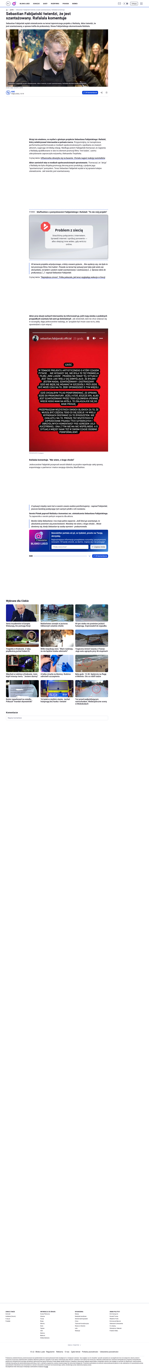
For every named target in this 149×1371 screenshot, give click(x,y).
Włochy (42, 1323)
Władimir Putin (114, 1319)
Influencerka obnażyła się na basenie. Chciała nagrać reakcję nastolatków (73, 158)
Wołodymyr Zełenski (116, 1328)
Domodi (8, 1314)
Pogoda (66, 3)
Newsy (77, 1314)
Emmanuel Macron (115, 1321)
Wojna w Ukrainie (80, 1326)
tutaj (46, 1366)
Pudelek (8, 1321)
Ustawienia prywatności (108, 1352)
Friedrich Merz (114, 1330)
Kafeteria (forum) (11, 1316)
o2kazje (36, 3)
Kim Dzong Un (114, 1314)
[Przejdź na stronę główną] (8, 5)
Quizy (45, 3)
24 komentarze (91, 93)
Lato (76, 1328)
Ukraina (42, 1316)
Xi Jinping (113, 1326)
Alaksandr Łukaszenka (116, 1323)
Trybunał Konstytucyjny (82, 1323)
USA (41, 1330)
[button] (125, 3)
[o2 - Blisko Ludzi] (16, 4)
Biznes (75, 3)
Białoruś (42, 1335)
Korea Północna (45, 1314)
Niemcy (42, 1333)
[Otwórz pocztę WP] (119, 3)
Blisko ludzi (25, 3)
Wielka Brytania (44, 1338)
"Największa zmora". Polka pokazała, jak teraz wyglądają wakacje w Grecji (73, 277)
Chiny (76, 1321)
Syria (41, 1326)
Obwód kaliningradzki (81, 1319)
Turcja (42, 1319)
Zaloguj (134, 3)
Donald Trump (114, 1316)
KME (13, 92)
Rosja (42, 1321)
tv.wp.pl (8, 1319)
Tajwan (42, 1328)
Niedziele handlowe (80, 1316)
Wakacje (77, 1330)
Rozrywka (55, 3)
